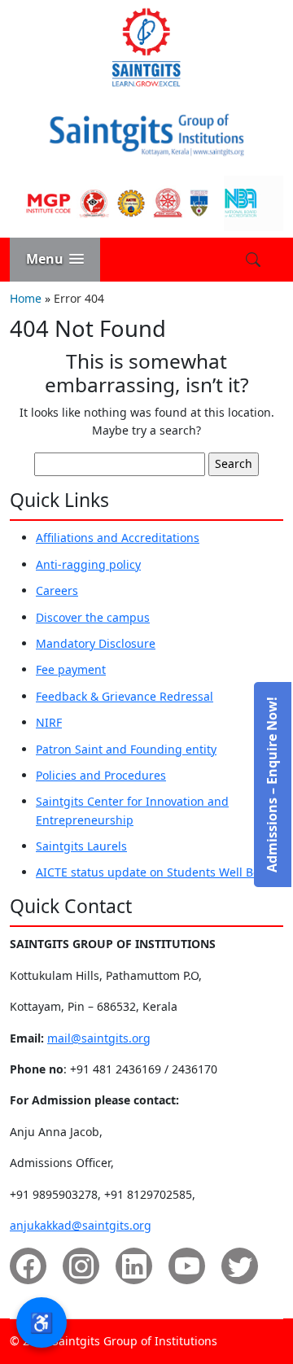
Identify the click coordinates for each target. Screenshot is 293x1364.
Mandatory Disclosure (95, 643)
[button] (55, 259)
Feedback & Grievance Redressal (124, 696)
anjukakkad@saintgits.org (80, 1225)
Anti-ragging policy (88, 564)
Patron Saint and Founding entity (126, 749)
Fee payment (71, 669)
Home (26, 298)
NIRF (49, 722)
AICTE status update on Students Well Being (157, 872)
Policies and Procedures (101, 775)
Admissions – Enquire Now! (272, 784)
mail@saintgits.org (99, 1038)
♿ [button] (41, 1322)
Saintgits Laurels (81, 846)
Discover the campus (93, 617)
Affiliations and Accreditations (117, 537)
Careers (57, 590)
